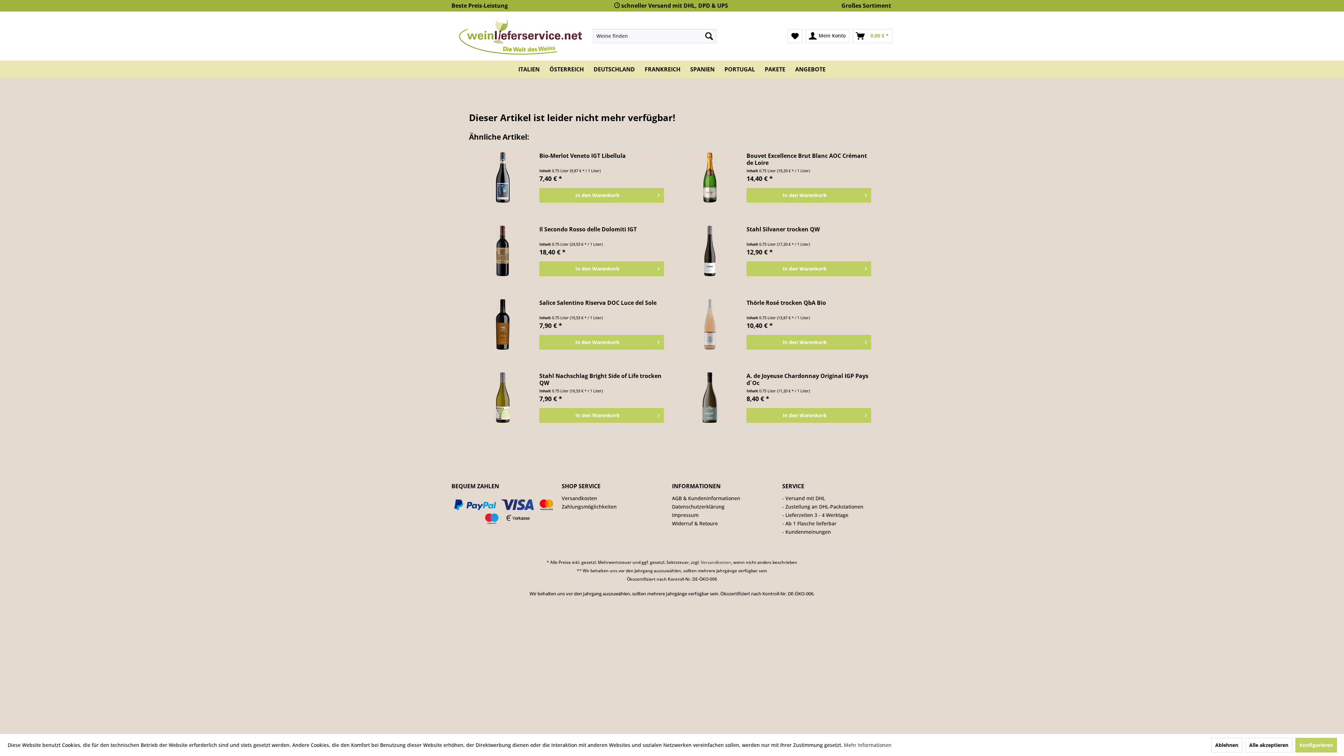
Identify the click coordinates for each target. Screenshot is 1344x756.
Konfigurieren (1316, 745)
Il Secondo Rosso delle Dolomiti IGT (588, 229)
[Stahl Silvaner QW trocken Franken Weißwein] (710, 251)
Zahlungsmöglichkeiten (589, 506)
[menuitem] (654, 36)
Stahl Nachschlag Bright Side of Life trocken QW (600, 379)
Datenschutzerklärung (698, 506)
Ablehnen (1226, 745)
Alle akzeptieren (1268, 745)
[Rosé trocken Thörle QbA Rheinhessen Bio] (710, 324)
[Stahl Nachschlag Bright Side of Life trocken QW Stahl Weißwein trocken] (502, 397)
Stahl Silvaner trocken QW (783, 229)
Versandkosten (579, 498)
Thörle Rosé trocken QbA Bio (786, 303)
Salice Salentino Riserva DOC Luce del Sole (598, 303)
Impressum (685, 515)
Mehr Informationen (867, 745)
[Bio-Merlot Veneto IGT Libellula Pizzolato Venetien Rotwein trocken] (502, 177)
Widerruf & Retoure (695, 523)
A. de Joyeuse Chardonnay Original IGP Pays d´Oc (807, 379)
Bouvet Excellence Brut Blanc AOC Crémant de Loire (807, 159)
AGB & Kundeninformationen (706, 498)
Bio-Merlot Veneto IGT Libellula (582, 156)
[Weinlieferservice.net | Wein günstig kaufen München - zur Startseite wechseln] (519, 35)
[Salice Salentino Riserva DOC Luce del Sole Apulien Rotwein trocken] (502, 324)
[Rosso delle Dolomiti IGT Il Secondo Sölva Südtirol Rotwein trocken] (502, 251)
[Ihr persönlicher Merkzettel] (795, 36)
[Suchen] (709, 36)
